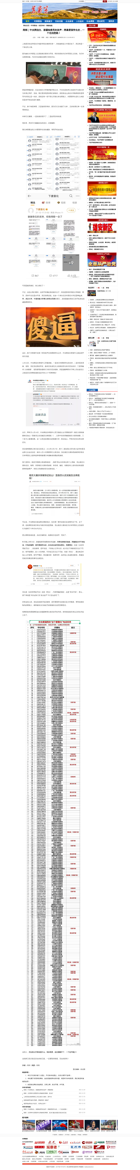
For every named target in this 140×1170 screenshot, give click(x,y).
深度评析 (42, 25)
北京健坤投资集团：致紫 (33, 1131)
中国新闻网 (88, 1159)
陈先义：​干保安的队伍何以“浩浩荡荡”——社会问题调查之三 (102, 395)
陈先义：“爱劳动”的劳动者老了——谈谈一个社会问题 (102, 403)
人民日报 (52, 1161)
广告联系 (54, 1134)
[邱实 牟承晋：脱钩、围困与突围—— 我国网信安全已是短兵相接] (114, 1129)
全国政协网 (97, 1159)
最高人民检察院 (37, 1159)
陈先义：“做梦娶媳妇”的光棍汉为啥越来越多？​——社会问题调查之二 (101, 399)
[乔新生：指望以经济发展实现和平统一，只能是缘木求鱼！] (82, 1129)
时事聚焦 (38, 21)
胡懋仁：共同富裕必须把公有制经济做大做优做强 (103, 364)
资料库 (111, 21)
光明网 (65, 1156)
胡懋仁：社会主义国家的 (66, 1131)
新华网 (67, 1159)
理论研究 (101, 21)
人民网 (67, 1161)
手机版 (79, 1134)
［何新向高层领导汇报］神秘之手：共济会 (102, 325)
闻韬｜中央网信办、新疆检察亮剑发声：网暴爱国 (38, 1090)
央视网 (72, 1159)
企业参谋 (69, 21)
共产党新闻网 (59, 1159)
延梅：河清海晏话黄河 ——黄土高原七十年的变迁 (102, 407)
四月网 (92, 1156)
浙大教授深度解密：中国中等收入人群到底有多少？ (102, 419)
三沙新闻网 (79, 1156)
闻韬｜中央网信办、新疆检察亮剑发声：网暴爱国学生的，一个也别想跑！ (46, 1109)
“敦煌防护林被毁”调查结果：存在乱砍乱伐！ (102, 427)
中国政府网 (79, 1159)
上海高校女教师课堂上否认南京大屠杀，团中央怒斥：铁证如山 (103, 306)
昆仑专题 (92, 25)
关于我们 (67, 1134)
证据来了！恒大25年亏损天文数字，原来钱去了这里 (103, 311)
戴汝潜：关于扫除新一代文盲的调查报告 (101, 414)
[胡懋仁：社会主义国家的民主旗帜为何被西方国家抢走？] (66, 1129)
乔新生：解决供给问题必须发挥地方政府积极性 (103, 359)
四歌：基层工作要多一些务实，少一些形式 (102, 352)
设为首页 (110, 1)
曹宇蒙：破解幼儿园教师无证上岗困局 (101, 355)
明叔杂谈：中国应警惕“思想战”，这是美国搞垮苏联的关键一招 (103, 378)
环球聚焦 (34, 25)
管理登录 (85, 1134)
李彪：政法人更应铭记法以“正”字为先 (101, 367)
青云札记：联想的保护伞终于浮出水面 (101, 302)
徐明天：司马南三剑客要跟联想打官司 (101, 322)
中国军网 (33, 1161)
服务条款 (73, 1134)
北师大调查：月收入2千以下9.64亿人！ (100, 411)
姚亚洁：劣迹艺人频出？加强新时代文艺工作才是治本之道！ (103, 383)
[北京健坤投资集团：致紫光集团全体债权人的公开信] (33, 1129)
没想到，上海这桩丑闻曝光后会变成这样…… (103, 299)
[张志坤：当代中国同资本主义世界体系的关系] (50, 1129)
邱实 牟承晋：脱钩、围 (115, 1131)
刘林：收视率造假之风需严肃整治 (100, 350)
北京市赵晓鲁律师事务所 (29, 1156)
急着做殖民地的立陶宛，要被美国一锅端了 (36, 1100)
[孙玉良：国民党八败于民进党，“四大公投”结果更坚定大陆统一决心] (98, 1129)
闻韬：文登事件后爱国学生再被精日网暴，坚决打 (38, 1093)
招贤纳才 (61, 1134)
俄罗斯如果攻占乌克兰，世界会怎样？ (35, 1103)
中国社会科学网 (42, 1161)
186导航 (41, 1156)
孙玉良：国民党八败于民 (98, 1131)
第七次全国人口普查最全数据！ (98, 416)
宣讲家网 (71, 1156)
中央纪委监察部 (48, 1159)
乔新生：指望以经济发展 (82, 1131)
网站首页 (26, 25)
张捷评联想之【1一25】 (104, 291)
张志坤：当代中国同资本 (50, 1131)
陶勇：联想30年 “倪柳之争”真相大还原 (101, 319)
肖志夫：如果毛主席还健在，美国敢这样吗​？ (103, 327)
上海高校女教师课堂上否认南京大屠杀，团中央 (38, 1096)
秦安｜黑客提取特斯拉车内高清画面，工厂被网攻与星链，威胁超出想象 (102, 424)
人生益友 (80, 21)
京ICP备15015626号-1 (61, 1167)
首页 (27, 21)
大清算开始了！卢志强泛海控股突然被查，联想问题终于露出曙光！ (103, 315)
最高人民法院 (26, 1159)
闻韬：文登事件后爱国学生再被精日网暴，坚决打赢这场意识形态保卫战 (45, 1112)
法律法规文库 (110, 1156)
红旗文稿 (48, 1156)
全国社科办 (105, 1159)
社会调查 (90, 21)
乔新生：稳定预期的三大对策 (98, 370)
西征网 (86, 1156)
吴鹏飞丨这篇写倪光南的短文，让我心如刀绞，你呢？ (102, 331)
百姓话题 (59, 21)
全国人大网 (25, 1161)
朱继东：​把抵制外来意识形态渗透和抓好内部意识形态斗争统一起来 (103, 374)
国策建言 (48, 21)
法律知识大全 (100, 1156)
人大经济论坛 (57, 1156)
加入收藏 (115, 1)
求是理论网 (60, 1161)
